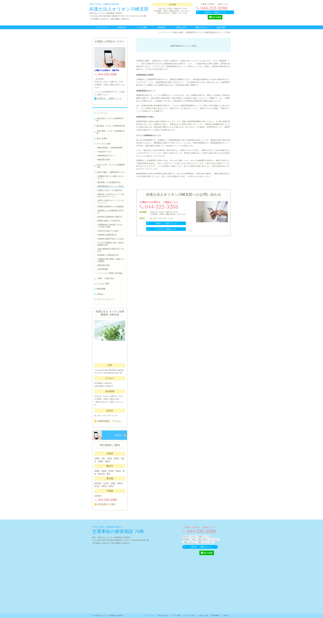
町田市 (111, 486)
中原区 (109, 458)
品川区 (106, 483)
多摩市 (104, 486)
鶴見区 (118, 471)
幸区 (103, 458)
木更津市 (97, 496)
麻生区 (107, 461)
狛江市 (97, 486)
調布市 (120, 483)
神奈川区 (101, 474)
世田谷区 (97, 483)
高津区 (116, 458)
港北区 (111, 471)
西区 (108, 474)
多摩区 (100, 461)
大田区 (113, 483)
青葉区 (97, 471)
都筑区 (104, 471)
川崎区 (97, 458)
